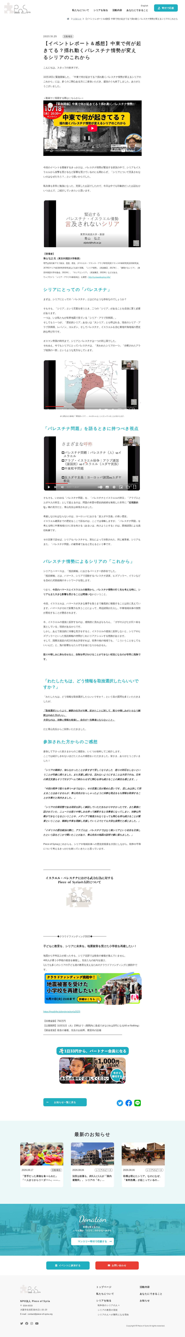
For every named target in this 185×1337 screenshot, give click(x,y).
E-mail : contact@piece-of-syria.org (36, 1314)
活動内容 (117, 10)
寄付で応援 (168, 8)
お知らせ (77, 19)
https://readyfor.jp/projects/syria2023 (61, 1011)
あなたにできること (137, 10)
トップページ (104, 1287)
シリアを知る (101, 10)
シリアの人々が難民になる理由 (113, 1314)
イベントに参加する (70, 1265)
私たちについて (80, 10)
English (144, 5)
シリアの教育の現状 (108, 1310)
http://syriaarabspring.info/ (99, 277)
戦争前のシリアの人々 (109, 1305)
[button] (120, 1104)
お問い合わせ (119, 1265)
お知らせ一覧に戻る (65, 1102)
